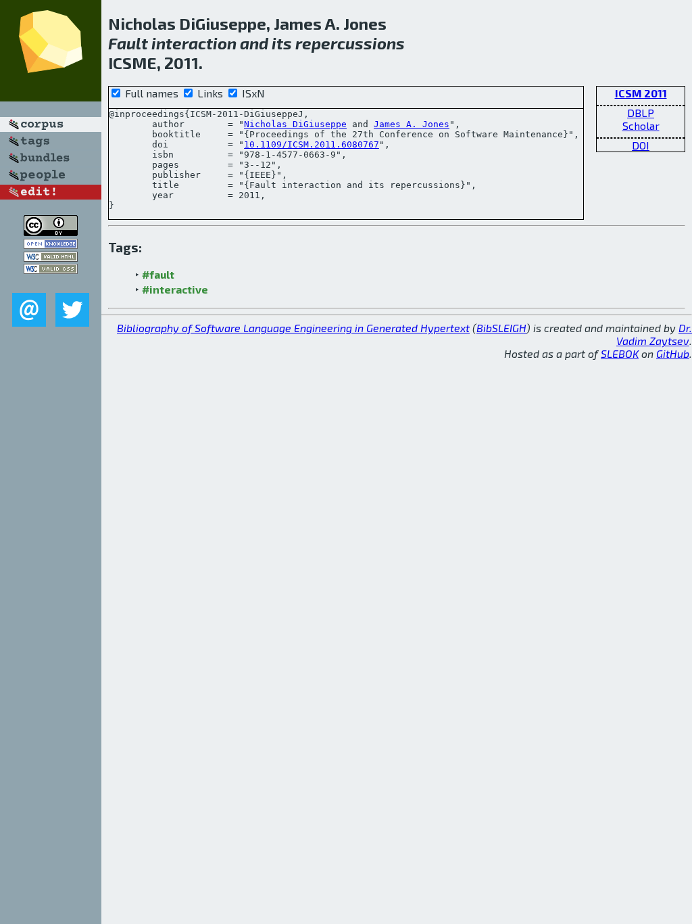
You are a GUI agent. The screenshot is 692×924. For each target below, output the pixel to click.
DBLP (640, 112)
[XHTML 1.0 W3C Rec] (51, 257)
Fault (128, 43)
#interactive (175, 289)
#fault (158, 274)
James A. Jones (411, 124)
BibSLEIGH (501, 327)
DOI (640, 145)
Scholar (641, 125)
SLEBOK (620, 353)
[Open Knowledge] (51, 244)
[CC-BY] (51, 231)
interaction (194, 43)
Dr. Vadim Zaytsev (654, 334)
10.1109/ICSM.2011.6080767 (311, 144)
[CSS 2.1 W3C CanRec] (51, 283)
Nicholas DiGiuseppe (295, 124)
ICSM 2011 (641, 93)
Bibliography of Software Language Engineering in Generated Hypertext (293, 327)
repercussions (350, 43)
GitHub (672, 353)
